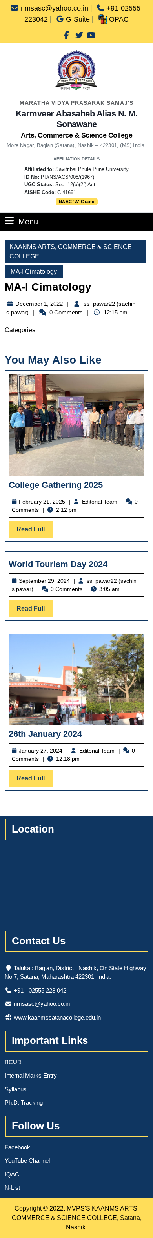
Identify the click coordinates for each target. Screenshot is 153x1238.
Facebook (17, 1147)
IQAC (12, 1174)
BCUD (13, 1062)
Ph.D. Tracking (24, 1102)
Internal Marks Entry (31, 1075)
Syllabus (16, 1089)
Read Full (34, 531)
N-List (12, 1187)
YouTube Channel (27, 1160)
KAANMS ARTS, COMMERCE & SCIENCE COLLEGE (70, 252)
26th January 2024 (45, 734)
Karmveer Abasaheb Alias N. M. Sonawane (77, 124)
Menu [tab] (28, 221)
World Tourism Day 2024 (58, 564)
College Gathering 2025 (56, 485)
